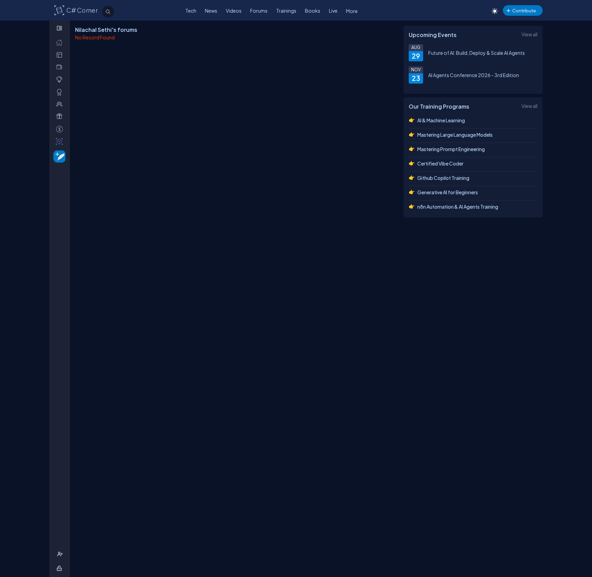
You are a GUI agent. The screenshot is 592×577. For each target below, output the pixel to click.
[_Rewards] (61, 129)
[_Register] (61, 554)
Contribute (524, 10)
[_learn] (61, 79)
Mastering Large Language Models (455, 135)
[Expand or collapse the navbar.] (60, 28)
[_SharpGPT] (61, 141)
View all (529, 34)
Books (312, 11)
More (352, 11)
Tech (190, 11)
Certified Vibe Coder (440, 163)
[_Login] (60, 568)
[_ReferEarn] (61, 116)
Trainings (286, 11)
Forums (259, 11)
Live (333, 11)
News (211, 11)
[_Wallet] (61, 67)
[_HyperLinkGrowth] (58, 156)
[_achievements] (61, 92)
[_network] (61, 104)
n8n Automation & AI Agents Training (457, 207)
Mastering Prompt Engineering (451, 149)
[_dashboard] (61, 55)
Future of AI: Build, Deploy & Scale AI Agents (476, 53)
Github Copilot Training (443, 178)
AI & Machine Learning (441, 120)
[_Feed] (61, 42)
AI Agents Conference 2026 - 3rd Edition (473, 75)
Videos (234, 11)
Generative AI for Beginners (447, 192)
